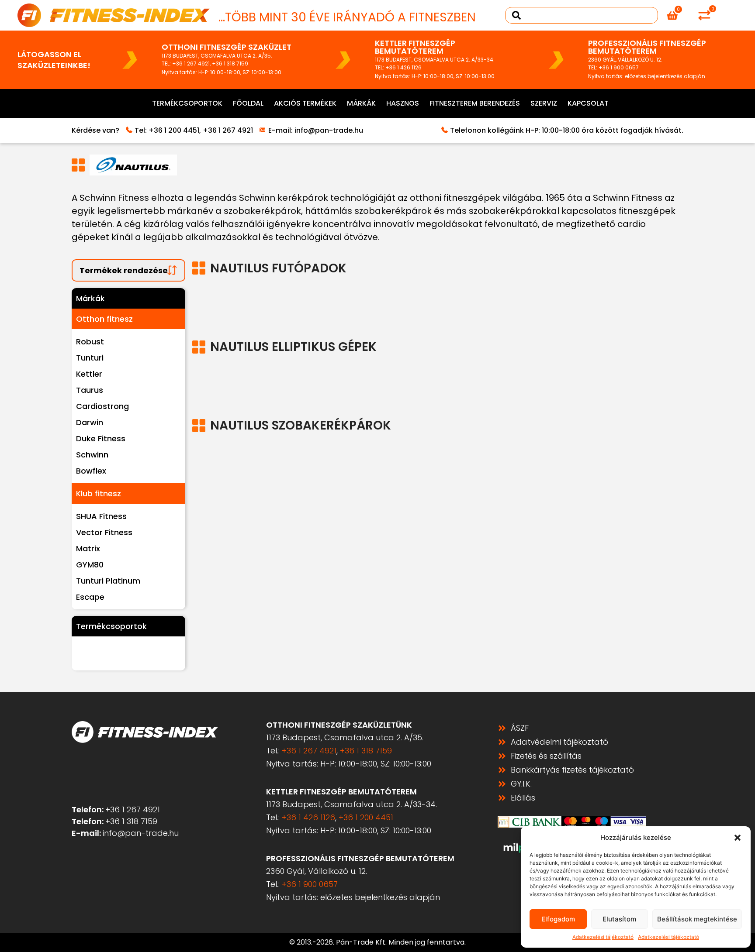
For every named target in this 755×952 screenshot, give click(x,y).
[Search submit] (516, 15)
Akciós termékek (305, 103)
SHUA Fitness (101, 516)
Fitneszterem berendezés (474, 103)
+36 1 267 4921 (191, 63)
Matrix (88, 548)
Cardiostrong (102, 406)
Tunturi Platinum (108, 580)
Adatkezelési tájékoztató (603, 937)
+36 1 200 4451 (174, 130)
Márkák (361, 103)
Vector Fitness (104, 532)
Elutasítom (619, 919)
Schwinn (92, 454)
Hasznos (402, 103)
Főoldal (248, 103)
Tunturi (90, 357)
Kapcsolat (588, 103)
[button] (737, 837)
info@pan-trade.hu (328, 130)
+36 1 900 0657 (619, 67)
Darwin (89, 422)
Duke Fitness (100, 438)
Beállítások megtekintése (697, 919)
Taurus (89, 390)
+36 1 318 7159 (230, 63)
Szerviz (543, 103)
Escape (90, 596)
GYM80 (90, 564)
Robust (90, 341)
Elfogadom (558, 919)
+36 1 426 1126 (403, 67)
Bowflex (91, 470)
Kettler (89, 373)
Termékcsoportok (187, 103)
